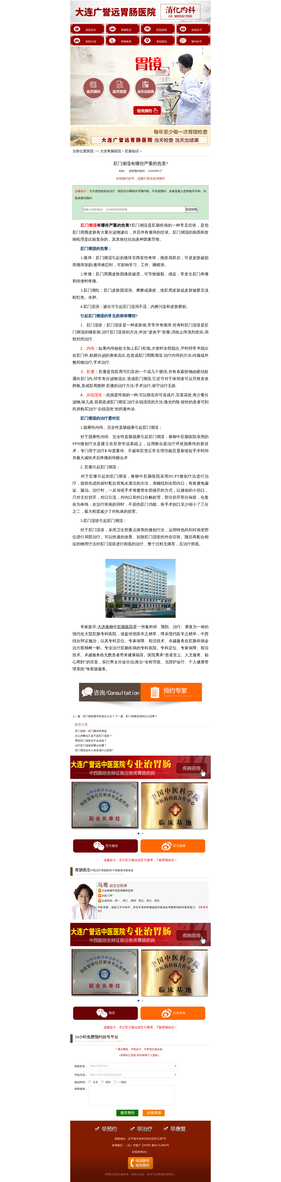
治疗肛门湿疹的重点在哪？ (91, 745)
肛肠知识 (132, 151)
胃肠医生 (126, 29)
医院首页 (91, 29)
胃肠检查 (126, 41)
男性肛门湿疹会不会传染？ (91, 740)
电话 (112, 1013)
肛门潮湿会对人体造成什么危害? (94, 750)
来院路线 (161, 41)
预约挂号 (196, 41)
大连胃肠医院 (110, 151)
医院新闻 (161, 29)
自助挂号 (196, 29)
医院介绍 (91, 41)
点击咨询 (179, 1013)
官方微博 (179, 845)
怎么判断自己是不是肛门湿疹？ (93, 735)
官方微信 (112, 845)
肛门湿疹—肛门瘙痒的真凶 (91, 731)
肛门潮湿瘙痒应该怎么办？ (99, 716)
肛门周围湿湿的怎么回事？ (141, 716)
